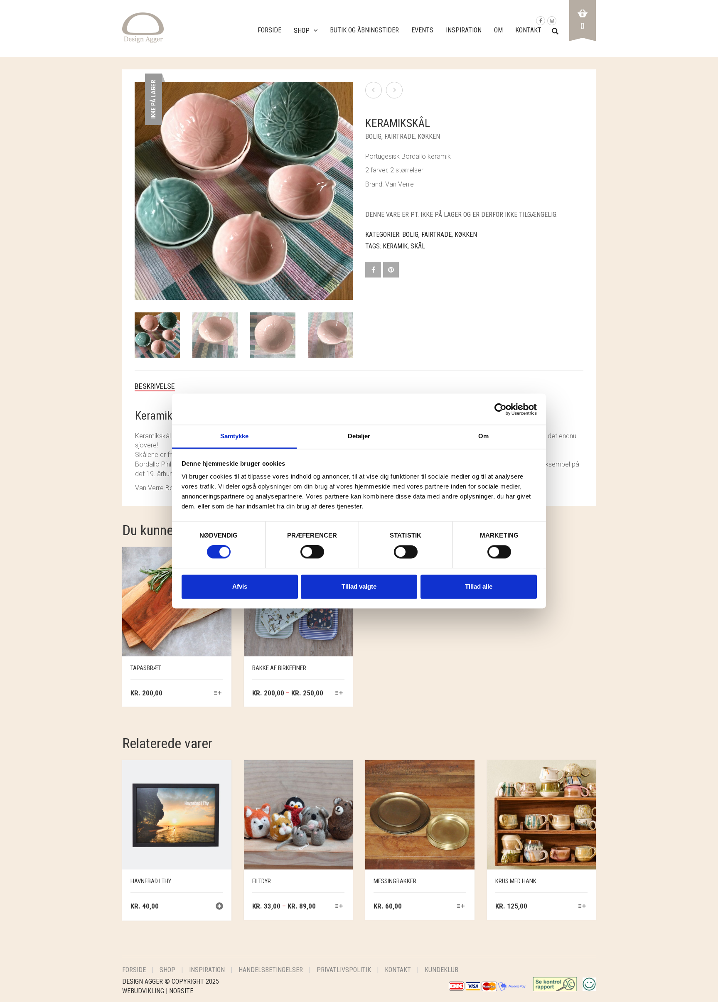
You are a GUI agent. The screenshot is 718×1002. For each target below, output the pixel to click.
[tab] (161, 386)
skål (418, 246)
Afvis (239, 586)
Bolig (373, 136)
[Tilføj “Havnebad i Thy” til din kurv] (219, 907)
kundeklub (441, 970)
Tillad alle (478, 586)
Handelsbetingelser (271, 970)
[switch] (312, 554)
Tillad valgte (359, 586)
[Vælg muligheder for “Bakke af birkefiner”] (339, 693)
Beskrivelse (155, 386)
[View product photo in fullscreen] (338, 286)
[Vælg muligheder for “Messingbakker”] (460, 906)
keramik (395, 246)
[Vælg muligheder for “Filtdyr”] (339, 906)
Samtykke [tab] (234, 436)
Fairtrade (399, 136)
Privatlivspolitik (344, 970)
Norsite (181, 991)
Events (422, 30)
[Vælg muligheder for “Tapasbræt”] (217, 693)
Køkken (429, 136)
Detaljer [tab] (359, 436)
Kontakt (528, 30)
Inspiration (464, 30)
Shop (302, 30)
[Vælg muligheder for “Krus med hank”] (582, 906)
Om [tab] (483, 436)
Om (498, 30)
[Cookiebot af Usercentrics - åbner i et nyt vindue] (500, 409)
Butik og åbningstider (364, 30)
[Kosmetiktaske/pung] (373, 90)
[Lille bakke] (394, 90)
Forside (269, 30)
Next (348, 181)
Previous (139, 181)
